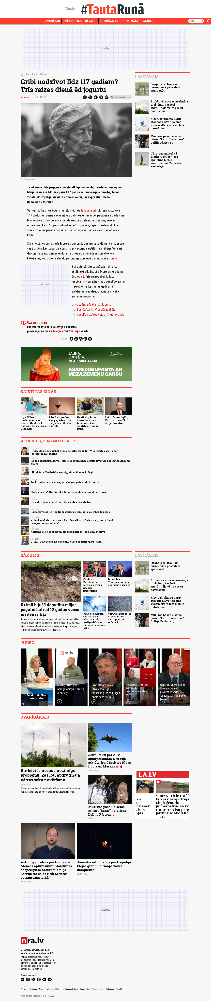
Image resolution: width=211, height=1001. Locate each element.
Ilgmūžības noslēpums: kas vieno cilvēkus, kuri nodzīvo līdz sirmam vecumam (34, 423)
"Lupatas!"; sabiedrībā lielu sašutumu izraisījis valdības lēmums (70, 511)
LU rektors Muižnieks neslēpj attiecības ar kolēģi (61, 472)
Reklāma (33, 989)
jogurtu (81, 276)
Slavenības (51, 21)
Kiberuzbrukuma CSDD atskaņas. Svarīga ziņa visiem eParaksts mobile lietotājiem (167, 123)
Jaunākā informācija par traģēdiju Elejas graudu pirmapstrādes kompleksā (104, 866)
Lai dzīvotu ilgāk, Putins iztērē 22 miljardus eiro (116, 420)
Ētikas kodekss (98, 989)
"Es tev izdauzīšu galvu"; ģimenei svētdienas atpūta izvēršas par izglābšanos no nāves (80, 462)
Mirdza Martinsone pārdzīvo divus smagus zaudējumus (92, 585)
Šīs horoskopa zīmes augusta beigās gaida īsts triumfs (64, 482)
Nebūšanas (109, 21)
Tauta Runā (31, 74)
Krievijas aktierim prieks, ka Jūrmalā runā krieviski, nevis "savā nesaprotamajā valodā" (71, 522)
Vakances (110, 989)
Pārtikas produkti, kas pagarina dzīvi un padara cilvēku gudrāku (61, 422)
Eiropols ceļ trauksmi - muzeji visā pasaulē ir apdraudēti (166, 87)
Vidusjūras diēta (103, 310)
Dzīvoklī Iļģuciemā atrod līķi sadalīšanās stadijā (60, 502)
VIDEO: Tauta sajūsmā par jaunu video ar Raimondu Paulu (66, 541)
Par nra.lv (24, 989)
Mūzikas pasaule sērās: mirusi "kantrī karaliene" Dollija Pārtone (167, 139)
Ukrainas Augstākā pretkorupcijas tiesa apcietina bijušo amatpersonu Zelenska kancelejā (166, 160)
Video (27, 642)
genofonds (115, 314)
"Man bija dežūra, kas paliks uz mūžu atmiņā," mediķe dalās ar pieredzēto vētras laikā (94, 620)
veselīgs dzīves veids (89, 314)
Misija (40, 989)
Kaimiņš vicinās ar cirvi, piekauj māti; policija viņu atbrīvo (67, 531)
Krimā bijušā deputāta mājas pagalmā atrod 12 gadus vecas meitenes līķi (50, 609)
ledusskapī (88, 210)
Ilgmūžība (81, 310)
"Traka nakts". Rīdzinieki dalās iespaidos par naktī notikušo (68, 492)
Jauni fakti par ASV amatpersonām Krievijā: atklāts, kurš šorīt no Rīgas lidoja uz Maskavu (109, 760)
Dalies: (64, 338)
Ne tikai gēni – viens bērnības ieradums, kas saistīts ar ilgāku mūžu (88, 423)
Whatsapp (74, 331)
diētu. (114, 258)
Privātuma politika (52, 989)
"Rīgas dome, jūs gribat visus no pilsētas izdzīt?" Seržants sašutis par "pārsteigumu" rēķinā (74, 452)
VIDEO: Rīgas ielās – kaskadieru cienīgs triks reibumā (119, 618)
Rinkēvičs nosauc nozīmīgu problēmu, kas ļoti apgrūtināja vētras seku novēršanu (169, 106)
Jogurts (104, 305)
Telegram (58, 331)
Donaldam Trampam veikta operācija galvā (118, 582)
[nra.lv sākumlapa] (70, 8)
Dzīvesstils (72, 21)
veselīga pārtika (84, 305)
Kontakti (119, 989)
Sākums (44, 74)
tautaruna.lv (26, 97)
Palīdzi (147, 21)
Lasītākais (147, 76)
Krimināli (129, 21)
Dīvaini (91, 21)
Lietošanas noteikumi (69, 989)
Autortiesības (85, 989)
